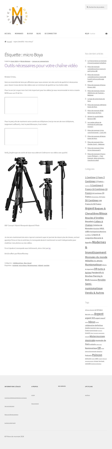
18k (95, 310)
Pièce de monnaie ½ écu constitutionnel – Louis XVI (97, 131)
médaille (93, 344)
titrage (96, 361)
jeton (92, 333)
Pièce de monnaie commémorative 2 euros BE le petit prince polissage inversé (97, 78)
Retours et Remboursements (11, 414)
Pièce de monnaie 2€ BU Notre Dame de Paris (95, 112)
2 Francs (99, 181)
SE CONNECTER (51, 33)
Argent (89, 208)
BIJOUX (30, 33)
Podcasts (88, 355)
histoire (100, 330)
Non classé (27, 263)
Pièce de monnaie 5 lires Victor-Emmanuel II (96, 149)
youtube (46, 265)
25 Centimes (95, 197)
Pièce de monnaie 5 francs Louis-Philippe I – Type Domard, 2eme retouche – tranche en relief (96, 157)
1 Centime (90, 177)
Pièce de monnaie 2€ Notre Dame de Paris (96, 137)
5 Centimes (96, 185)
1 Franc (99, 177)
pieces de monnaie (90, 351)
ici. (50, 248)
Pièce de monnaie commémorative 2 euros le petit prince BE (97, 69)
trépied (40, 265)
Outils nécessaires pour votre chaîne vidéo (41, 65)
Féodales (96, 229)
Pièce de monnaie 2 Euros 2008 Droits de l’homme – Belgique (96, 93)
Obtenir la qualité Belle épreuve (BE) (95, 117)
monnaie (90, 340)
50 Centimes (91, 200)
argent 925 (90, 318)
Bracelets (89, 221)
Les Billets (88, 235)
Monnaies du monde (96, 257)
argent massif (100, 318)
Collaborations (18, 263)
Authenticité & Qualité (10, 423)
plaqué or (99, 351)
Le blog (33, 395)
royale (100, 358)
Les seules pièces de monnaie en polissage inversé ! (95, 124)
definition (99, 325)
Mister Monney (25, 61)
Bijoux (103, 213)
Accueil (9, 42)
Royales (102, 279)
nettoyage (99, 344)
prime (93, 358)
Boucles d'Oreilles (94, 217)
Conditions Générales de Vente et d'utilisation (16, 398)
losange (96, 333)
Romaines (93, 280)
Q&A (96, 359)
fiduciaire (101, 328)
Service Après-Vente (9, 406)
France (87, 330)
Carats (97, 322)
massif (87, 336)
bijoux (91, 321)
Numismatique (93, 264)
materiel (15, 265)
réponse (104, 358)
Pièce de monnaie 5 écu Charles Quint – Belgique (96, 143)
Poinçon (97, 355)
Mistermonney (32, 265)
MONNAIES (19, 33)
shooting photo (89, 361)
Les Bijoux (87, 395)
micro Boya (23, 265)
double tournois (90, 328)
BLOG (39, 33)
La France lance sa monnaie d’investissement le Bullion (97, 62)
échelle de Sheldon (96, 363)
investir (87, 333)
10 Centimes (98, 189)
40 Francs (102, 197)
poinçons (88, 359)
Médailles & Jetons (93, 260)
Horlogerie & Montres (98, 231)
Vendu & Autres (94, 292)
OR (95, 268)
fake (97, 328)
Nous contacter (35, 403)
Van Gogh (101, 361)
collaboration (90, 325)
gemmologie (94, 330)
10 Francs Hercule (89, 310)
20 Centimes (97, 193)
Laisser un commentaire (40, 61)
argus (86, 322)
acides (92, 314)
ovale (102, 348)
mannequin (101, 333)
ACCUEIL (8, 33)
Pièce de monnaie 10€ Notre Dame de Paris (97, 106)
